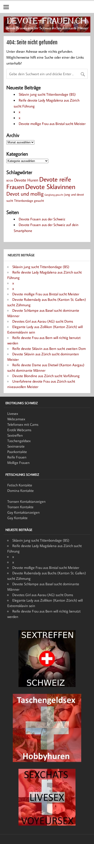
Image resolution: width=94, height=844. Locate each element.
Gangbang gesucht (53, 194)
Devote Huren (26, 180)
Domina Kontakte (20, 490)
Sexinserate (16, 446)
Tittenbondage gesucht (29, 200)
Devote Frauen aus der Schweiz (42, 219)
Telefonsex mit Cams (22, 424)
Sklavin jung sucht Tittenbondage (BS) (47, 94)
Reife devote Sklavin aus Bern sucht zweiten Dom (49, 348)
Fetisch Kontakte (19, 485)
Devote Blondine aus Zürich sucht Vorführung (46, 375)
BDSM (9, 180)
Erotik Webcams (19, 430)
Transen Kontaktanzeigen (26, 501)
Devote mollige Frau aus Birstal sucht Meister (52, 123)
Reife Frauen (16, 457)
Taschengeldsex (19, 440)
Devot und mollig (25, 193)
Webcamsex (16, 419)
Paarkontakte (17, 451)
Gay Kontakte (17, 517)
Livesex (12, 413)
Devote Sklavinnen (50, 186)
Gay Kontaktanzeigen (23, 512)
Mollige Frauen (18, 462)
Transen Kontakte (20, 507)
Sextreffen (15, 435)
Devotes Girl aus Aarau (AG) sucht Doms (42, 321)
